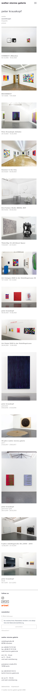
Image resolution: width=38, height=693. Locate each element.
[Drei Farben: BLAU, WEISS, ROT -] (19, 191)
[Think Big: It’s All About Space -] (19, 228)
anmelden (19, 627)
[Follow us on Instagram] (2, 598)
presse (3, 23)
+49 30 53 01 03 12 (10, 671)
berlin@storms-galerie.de (10, 673)
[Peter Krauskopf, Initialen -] (19, 115)
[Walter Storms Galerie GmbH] (13, 3)
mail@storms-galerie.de (9, 651)
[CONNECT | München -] (19, 39)
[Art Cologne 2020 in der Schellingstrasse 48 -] (19, 263)
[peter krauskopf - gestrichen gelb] (19, 477)
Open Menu (35, 3)
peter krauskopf (11, 11)
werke (3, 16)
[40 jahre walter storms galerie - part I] (19, 426)
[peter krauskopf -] (19, 297)
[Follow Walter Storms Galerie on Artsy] (5, 602)
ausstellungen (6, 19)
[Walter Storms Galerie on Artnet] (5, 605)
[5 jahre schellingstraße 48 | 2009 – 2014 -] (19, 529)
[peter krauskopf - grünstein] (19, 376)
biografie (4, 21)
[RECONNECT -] (19, 77)
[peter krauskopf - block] (19, 564)
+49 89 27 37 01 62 (10, 647)
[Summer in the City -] (19, 153)
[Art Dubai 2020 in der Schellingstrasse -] (19, 330)
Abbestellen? (5, 630)
